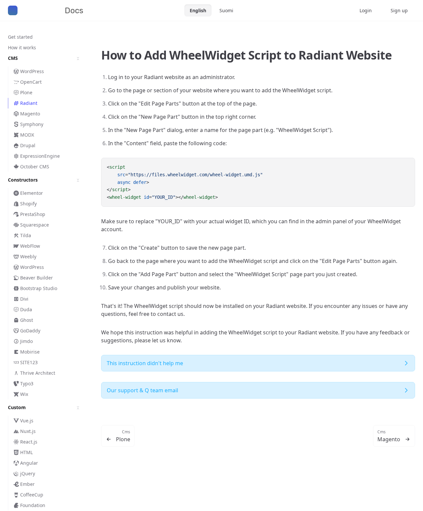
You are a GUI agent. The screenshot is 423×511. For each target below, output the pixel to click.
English (198, 10)
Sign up (399, 10)
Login (366, 10)
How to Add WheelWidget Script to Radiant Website (246, 55)
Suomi (226, 10)
